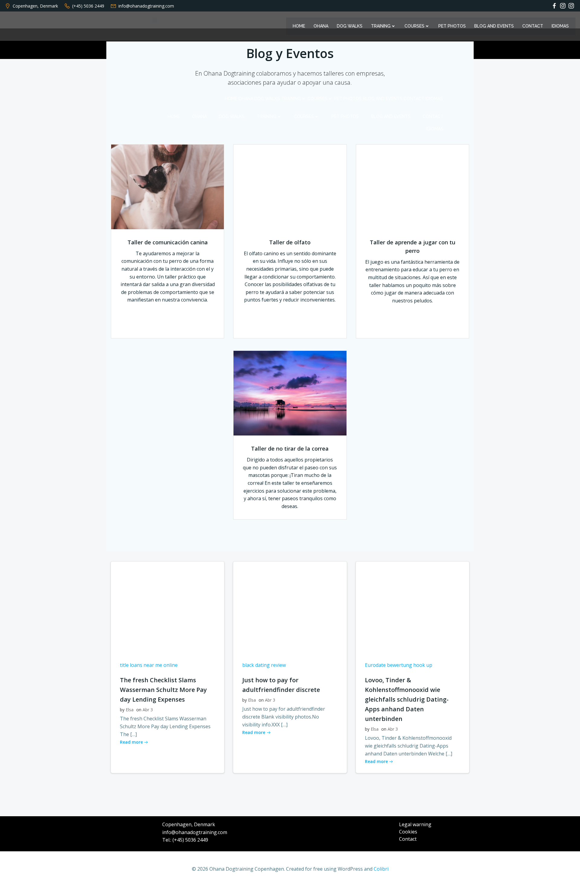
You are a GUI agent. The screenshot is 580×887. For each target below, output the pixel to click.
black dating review (264, 665)
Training (381, 26)
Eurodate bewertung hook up (398, 665)
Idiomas (560, 26)
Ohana (321, 26)
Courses (414, 26)
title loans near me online (149, 665)
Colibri (381, 869)
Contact (532, 26)
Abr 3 (148, 710)
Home (299, 26)
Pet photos (452, 26)
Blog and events (494, 26)
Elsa (130, 710)
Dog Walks (349, 26)
